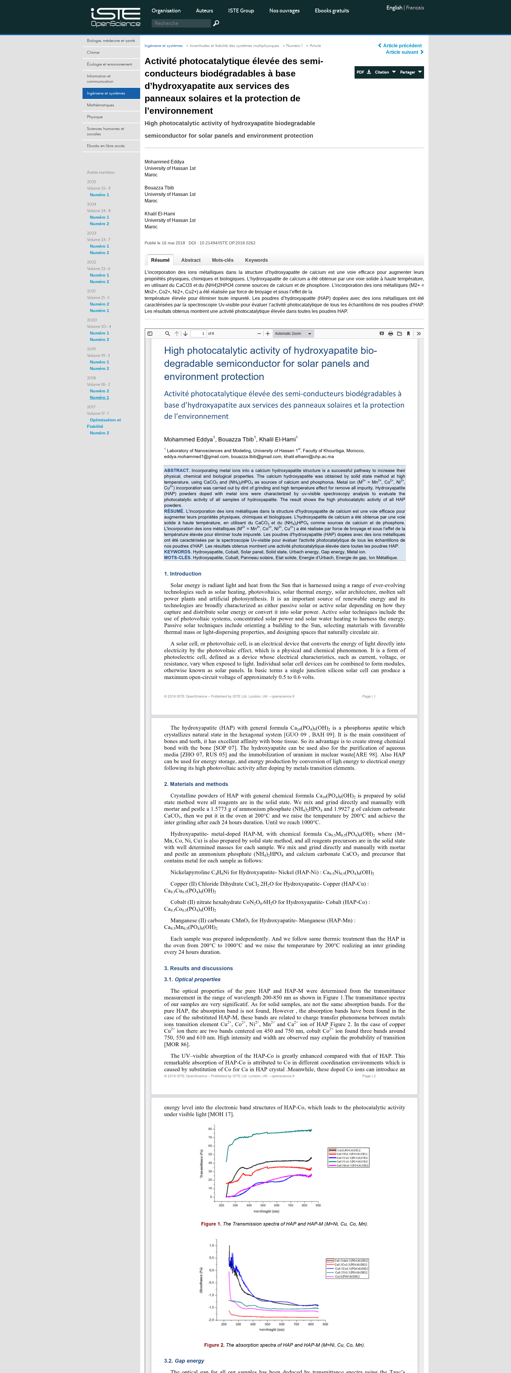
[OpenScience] (116, 16)
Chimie (93, 53)
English (395, 7)
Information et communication (100, 79)
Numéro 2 (99, 223)
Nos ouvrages (284, 10)
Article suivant (402, 52)
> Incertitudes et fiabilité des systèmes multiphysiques (231, 46)
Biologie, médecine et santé (111, 41)
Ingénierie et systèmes (106, 93)
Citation (383, 72)
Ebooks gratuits (332, 10)
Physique (95, 117)
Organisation (166, 10)
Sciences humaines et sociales (105, 131)
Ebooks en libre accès (106, 146)
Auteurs (204, 10)
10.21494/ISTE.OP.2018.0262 (228, 243)
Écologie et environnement (109, 64)
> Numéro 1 (291, 46)
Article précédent (402, 45)
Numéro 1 (99, 194)
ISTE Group (241, 10)
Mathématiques (100, 105)
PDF (362, 72)
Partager (409, 72)
